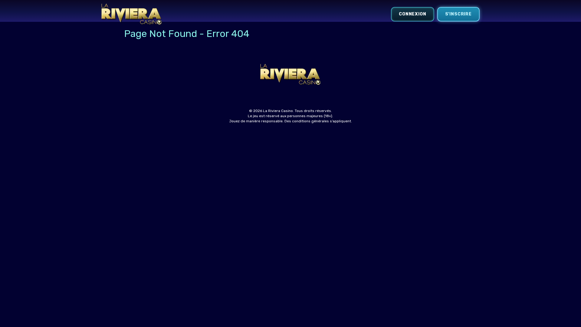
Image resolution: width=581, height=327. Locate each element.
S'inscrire (458, 14)
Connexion (412, 14)
